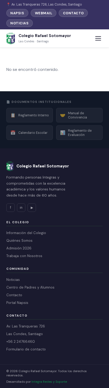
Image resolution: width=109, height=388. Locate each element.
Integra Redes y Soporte (49, 382)
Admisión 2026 (18, 248)
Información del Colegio (26, 233)
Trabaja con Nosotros (24, 256)
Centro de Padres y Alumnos (30, 287)
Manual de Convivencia (73, 115)
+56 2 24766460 (20, 341)
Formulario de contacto (26, 349)
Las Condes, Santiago (24, 334)
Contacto (73, 13)
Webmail (43, 13)
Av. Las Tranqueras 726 (25, 326)
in (21, 208)
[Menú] (98, 38)
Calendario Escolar (29, 132)
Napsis (17, 13)
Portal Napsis (17, 302)
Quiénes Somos (19, 240)
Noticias (19, 23)
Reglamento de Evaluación (76, 133)
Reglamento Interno (29, 115)
